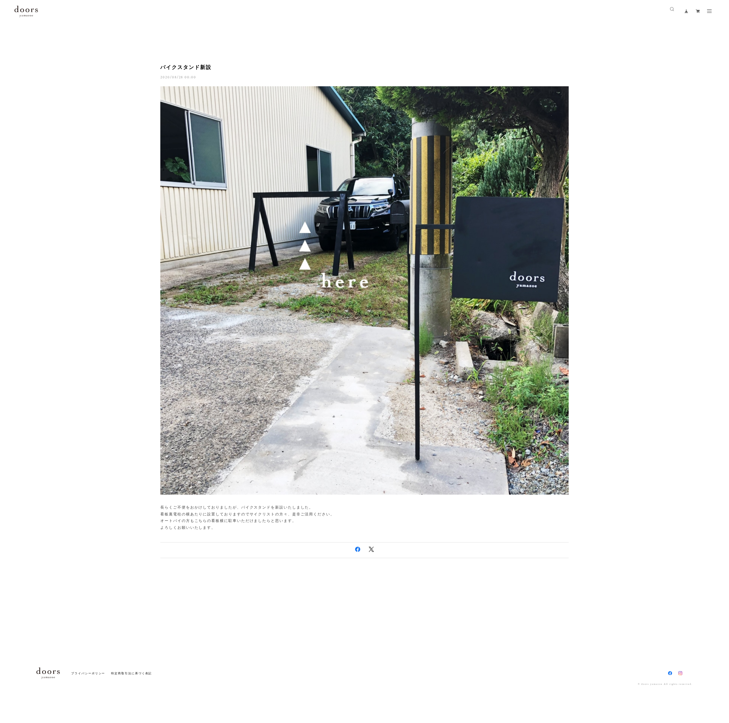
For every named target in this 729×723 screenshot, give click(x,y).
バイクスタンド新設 (185, 67)
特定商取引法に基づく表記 (131, 673)
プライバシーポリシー (88, 673)
